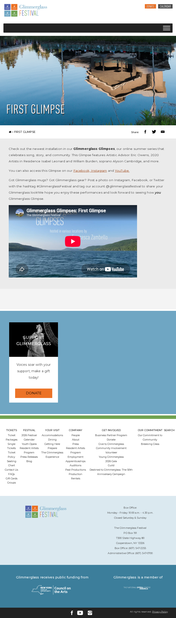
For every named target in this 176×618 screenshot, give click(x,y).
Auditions (75, 465)
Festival (29, 430)
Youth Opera (29, 444)
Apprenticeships (75, 461)
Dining (52, 439)
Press (75, 444)
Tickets (11, 430)
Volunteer (111, 452)
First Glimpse (25, 132)
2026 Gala (111, 461)
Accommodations (52, 435)
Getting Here (52, 444)
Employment (75, 456)
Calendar (165, 7)
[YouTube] (80, 613)
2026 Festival (29, 435)
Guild (111, 465)
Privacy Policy (160, 611)
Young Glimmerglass (111, 456)
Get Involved (111, 430)
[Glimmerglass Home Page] (25, 10)
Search (169, 430)
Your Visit (52, 430)
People (76, 435)
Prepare (52, 448)
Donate (150, 6)
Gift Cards (11, 478)
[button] (146, 132)
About (75, 439)
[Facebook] (72, 613)
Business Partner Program (111, 435)
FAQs (11, 474)
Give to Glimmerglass (111, 444)
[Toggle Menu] (166, 28)
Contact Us (11, 469)
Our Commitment (150, 430)
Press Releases (29, 456)
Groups (11, 482)
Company (75, 430)
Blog (29, 461)
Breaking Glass (150, 444)
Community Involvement (111, 448)
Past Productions (75, 469)
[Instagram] (90, 613)
